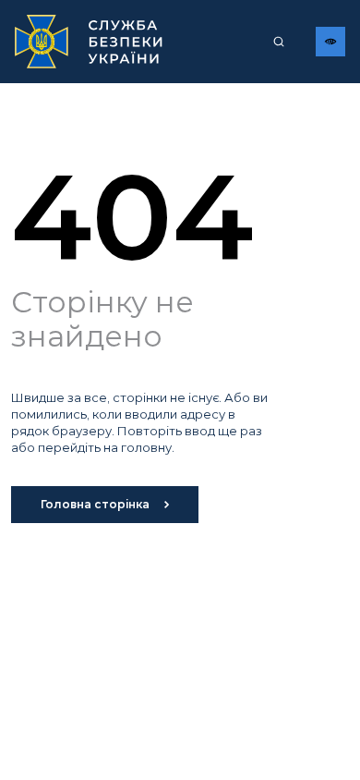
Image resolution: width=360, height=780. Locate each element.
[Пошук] (278, 41)
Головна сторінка (95, 504)
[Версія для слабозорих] (330, 41)
